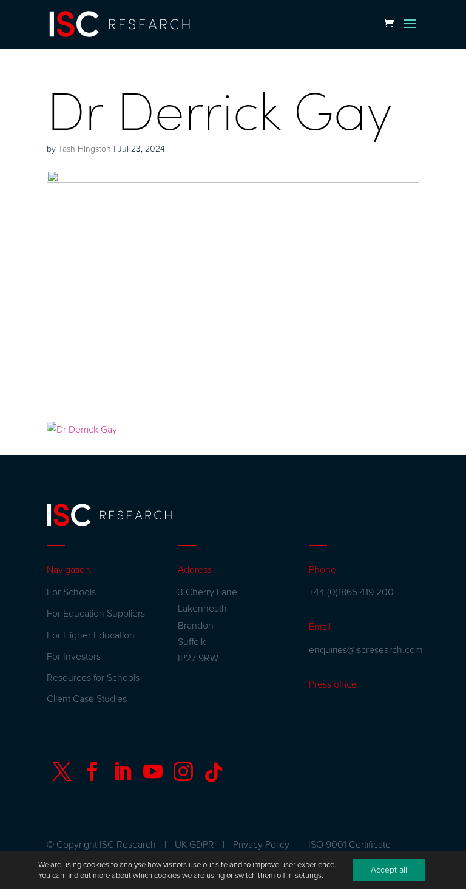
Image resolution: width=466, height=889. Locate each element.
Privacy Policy (261, 845)
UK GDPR (194, 845)
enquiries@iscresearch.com (366, 650)
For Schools (71, 592)
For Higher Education (91, 635)
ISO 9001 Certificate (349, 845)
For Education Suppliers (96, 613)
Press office (333, 684)
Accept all (389, 870)
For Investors (74, 657)
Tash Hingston (84, 149)
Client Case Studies (87, 699)
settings (308, 876)
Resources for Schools (93, 678)
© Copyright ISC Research (101, 845)
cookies (96, 865)
